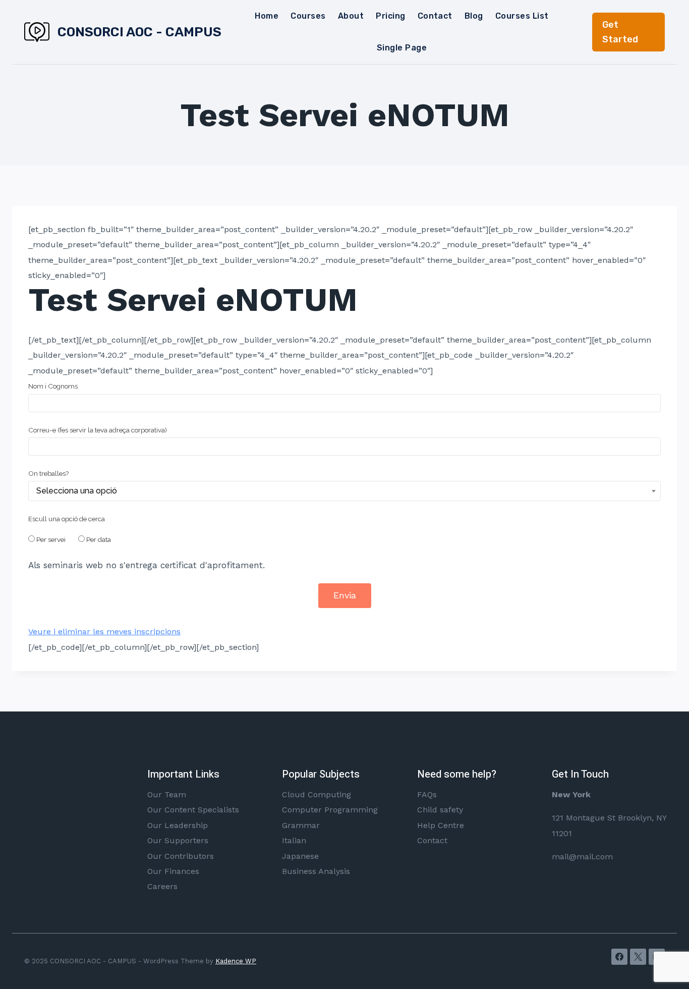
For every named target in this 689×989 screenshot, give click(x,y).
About (351, 16)
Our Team (166, 794)
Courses (308, 16)
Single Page (402, 47)
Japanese (300, 856)
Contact (435, 16)
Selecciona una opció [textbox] (76, 491)
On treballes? (48, 473)
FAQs (427, 794)
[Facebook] (619, 957)
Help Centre (440, 825)
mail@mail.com (582, 856)
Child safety (440, 809)
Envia (344, 595)
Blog (474, 16)
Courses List (522, 16)
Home (266, 16)
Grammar (301, 825)
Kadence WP (235, 961)
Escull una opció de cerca (66, 519)
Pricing (390, 16)
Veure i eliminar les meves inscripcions (104, 631)
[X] (638, 957)
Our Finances (173, 871)
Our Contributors (180, 856)
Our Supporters (177, 840)
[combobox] (344, 491)
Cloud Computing (316, 794)
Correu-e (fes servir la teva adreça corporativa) (97, 430)
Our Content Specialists (193, 809)
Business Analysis (316, 871)
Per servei (51, 539)
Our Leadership (177, 825)
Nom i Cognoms (53, 386)
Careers (162, 886)
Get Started (620, 32)
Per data (98, 539)
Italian (294, 840)
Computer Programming (330, 809)
